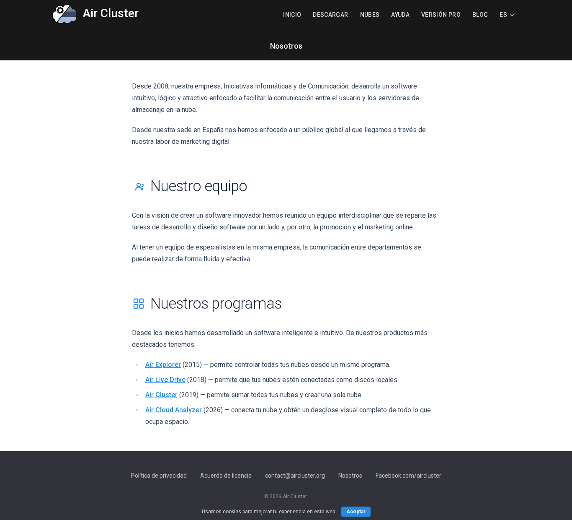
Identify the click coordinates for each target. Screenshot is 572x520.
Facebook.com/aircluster (408, 475)
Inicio (292, 14)
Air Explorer (163, 365)
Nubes (370, 14)
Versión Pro (441, 14)
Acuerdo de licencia (226, 475)
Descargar (330, 14)
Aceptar (356, 512)
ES (503, 14)
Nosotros (350, 475)
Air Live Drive (165, 380)
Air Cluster (161, 395)
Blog (480, 14)
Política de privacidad (159, 475)
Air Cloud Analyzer (173, 410)
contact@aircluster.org (295, 475)
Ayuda (400, 14)
